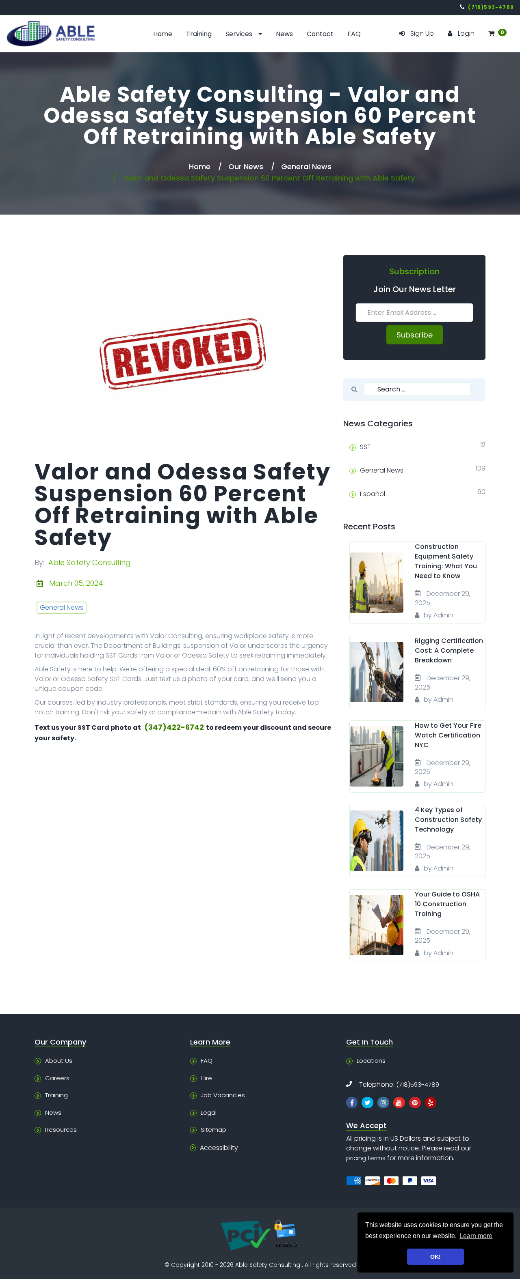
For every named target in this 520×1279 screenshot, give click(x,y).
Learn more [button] (475, 1235)
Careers (57, 1078)
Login (466, 33)
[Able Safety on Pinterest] (415, 1103)
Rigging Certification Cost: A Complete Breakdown (449, 650)
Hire (206, 1078)
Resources (61, 1129)
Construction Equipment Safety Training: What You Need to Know (446, 561)
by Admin (438, 615)
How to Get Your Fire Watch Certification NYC (448, 735)
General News (306, 166)
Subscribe (414, 335)
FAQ (354, 34)
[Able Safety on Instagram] (383, 1103)
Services (238, 34)
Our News (245, 166)
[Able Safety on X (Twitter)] (367, 1103)
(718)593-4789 (417, 1084)
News (284, 34)
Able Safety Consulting (89, 562)
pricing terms (366, 1158)
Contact (320, 34)
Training (199, 34)
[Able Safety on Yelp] (431, 1103)
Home (162, 34)
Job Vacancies (223, 1095)
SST (365, 446)
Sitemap (213, 1129)
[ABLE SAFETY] (65, 33)
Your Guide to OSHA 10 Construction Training (447, 904)
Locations (371, 1060)
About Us (58, 1060)
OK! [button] (435, 1256)
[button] (497, 34)
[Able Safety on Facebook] (352, 1103)
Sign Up (422, 33)
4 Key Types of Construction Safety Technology (448, 819)
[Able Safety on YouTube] (399, 1103)
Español (372, 494)
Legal (209, 1112)
